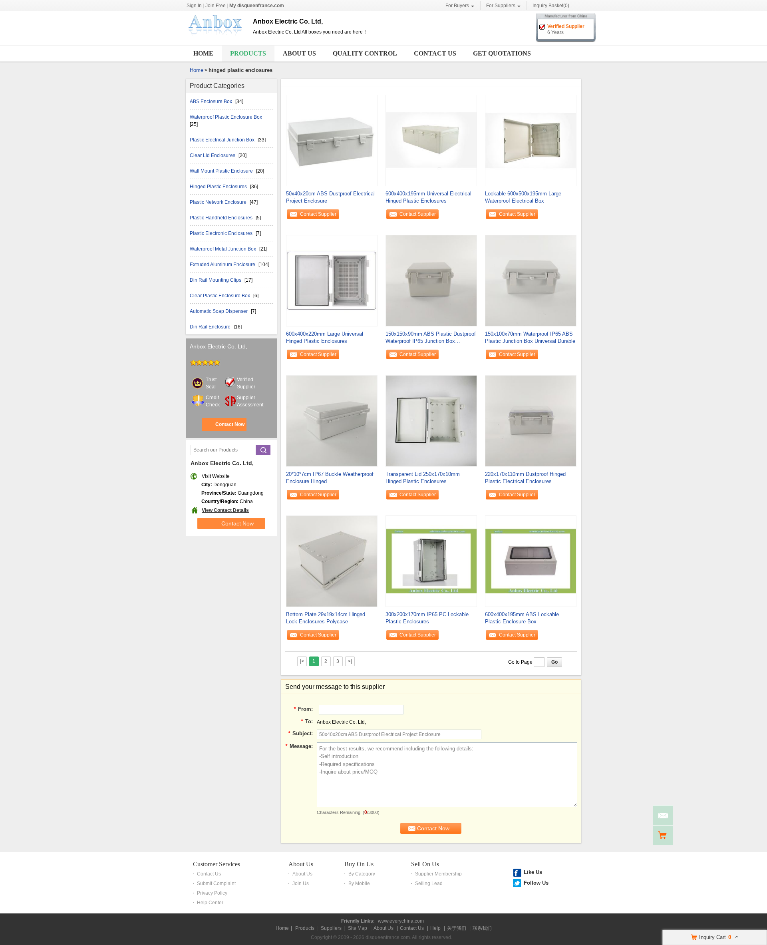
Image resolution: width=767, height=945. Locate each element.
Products (248, 53)
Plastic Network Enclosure (219, 202)
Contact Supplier (318, 214)
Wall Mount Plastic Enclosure (222, 171)
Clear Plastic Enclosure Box (220, 295)
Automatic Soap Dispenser (219, 311)
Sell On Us (425, 864)
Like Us (533, 872)
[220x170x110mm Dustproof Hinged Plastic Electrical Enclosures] (530, 420)
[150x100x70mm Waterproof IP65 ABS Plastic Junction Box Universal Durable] (530, 280)
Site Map (357, 928)
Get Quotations (502, 53)
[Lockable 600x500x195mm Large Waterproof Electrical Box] (530, 140)
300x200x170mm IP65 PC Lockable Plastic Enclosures (427, 618)
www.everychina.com (401, 921)
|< (302, 661)
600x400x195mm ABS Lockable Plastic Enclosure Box (522, 618)
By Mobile (359, 883)
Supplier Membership (438, 874)
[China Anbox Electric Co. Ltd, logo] (216, 39)
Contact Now (229, 424)
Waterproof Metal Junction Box (223, 249)
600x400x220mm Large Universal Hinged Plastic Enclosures (324, 337)
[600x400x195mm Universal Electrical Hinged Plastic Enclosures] (431, 140)
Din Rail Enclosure (211, 327)
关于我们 (456, 928)
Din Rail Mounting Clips (216, 280)
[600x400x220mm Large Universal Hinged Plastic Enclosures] (331, 280)
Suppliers (331, 928)
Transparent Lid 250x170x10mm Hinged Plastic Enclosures (422, 477)
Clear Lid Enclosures (213, 155)
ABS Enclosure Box (211, 101)
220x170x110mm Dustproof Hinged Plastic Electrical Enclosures (525, 477)
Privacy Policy (212, 893)
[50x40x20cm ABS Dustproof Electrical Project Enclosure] (331, 140)
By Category (361, 874)
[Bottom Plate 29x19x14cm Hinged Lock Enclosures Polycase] (331, 560)
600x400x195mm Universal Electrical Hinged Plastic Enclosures (428, 197)
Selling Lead (429, 883)
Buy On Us (359, 864)
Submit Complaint (216, 883)
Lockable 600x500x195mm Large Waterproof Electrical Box (523, 197)
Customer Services (216, 864)
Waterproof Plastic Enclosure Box (226, 117)
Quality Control (365, 53)
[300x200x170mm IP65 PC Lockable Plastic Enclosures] (431, 560)
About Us (299, 53)
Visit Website (216, 476)
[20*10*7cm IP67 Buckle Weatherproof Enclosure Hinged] (331, 420)
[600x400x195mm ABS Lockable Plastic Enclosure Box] (530, 560)
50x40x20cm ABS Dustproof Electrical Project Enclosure (330, 197)
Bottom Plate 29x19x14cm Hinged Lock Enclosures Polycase (325, 618)
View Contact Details (225, 510)
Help (435, 928)
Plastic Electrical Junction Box (223, 140)
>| (350, 661)
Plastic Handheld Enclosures (222, 218)
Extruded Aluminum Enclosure (223, 264)
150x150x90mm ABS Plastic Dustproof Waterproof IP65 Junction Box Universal (430, 338)
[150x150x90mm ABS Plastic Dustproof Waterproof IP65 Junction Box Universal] (431, 280)
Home (203, 53)
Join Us (300, 883)
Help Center (210, 902)
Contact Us (435, 53)
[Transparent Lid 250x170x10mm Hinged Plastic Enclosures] (431, 420)
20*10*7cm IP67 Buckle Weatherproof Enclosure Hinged (330, 477)
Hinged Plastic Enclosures (219, 186)
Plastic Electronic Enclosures (222, 233)
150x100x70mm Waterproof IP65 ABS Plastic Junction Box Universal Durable (530, 337)
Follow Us (536, 883)
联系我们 (482, 928)
